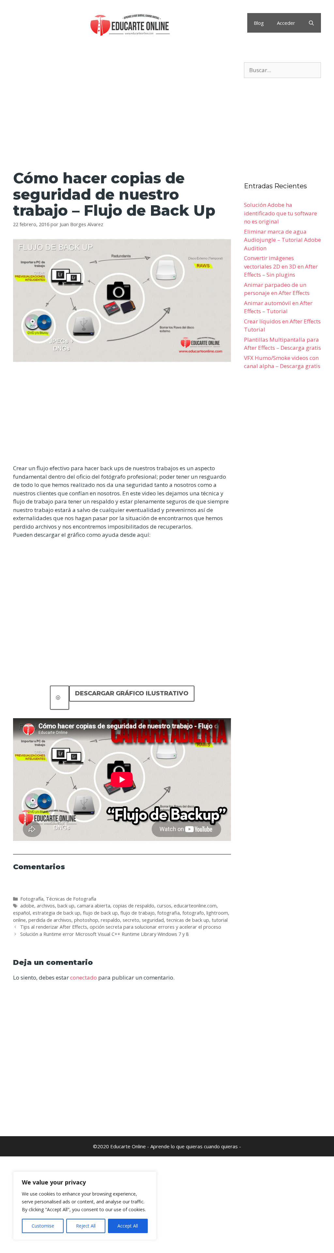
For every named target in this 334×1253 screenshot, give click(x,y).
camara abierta (93, 906)
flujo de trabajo (137, 913)
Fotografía (31, 899)
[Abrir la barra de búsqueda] (311, 23)
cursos (164, 906)
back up (65, 906)
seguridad (153, 920)
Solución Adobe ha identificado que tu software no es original (280, 213)
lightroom (217, 913)
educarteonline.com (195, 906)
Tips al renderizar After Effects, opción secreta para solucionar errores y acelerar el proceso (120, 927)
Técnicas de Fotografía (71, 899)
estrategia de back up (56, 913)
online (19, 920)
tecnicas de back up (187, 920)
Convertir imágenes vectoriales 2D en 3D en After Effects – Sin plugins (281, 266)
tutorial (220, 920)
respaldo (110, 920)
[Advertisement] (122, 110)
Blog (259, 23)
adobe (27, 906)
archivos (46, 906)
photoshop (86, 920)
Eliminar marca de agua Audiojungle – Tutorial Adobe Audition (282, 240)
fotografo (193, 913)
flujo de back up (100, 913)
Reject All (86, 1226)
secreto (131, 920)
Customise (43, 1226)
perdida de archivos (49, 920)
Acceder (286, 23)
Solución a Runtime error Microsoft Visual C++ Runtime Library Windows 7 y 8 (104, 934)
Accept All (127, 1226)
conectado (83, 977)
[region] (85, 1205)
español (21, 913)
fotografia (168, 913)
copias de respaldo (133, 906)
